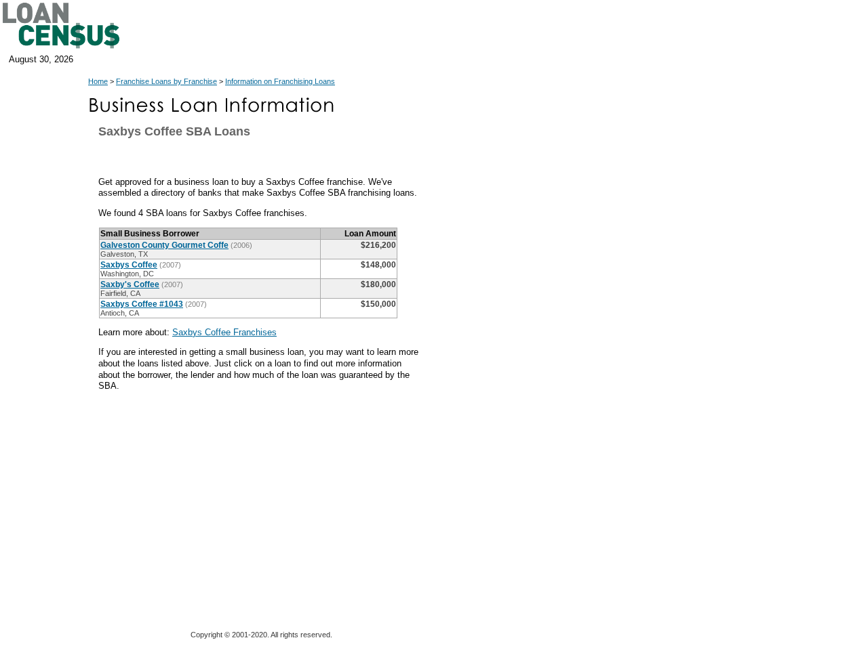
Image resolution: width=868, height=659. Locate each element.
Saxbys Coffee (128, 265)
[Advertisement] (549, 399)
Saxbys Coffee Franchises (224, 332)
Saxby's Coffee (129, 284)
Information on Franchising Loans (280, 81)
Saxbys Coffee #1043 (141, 304)
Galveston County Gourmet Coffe (164, 245)
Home (98, 81)
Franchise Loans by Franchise (166, 81)
